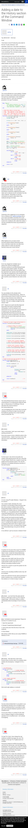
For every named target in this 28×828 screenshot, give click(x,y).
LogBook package (16, 216)
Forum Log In (17, 1)
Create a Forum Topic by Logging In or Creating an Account (13, 4)
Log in (14, 171)
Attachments (5, 641)
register (17, 171)
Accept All (9, 825)
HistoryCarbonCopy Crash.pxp (10, 643)
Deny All (3, 826)
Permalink (25, 173)
